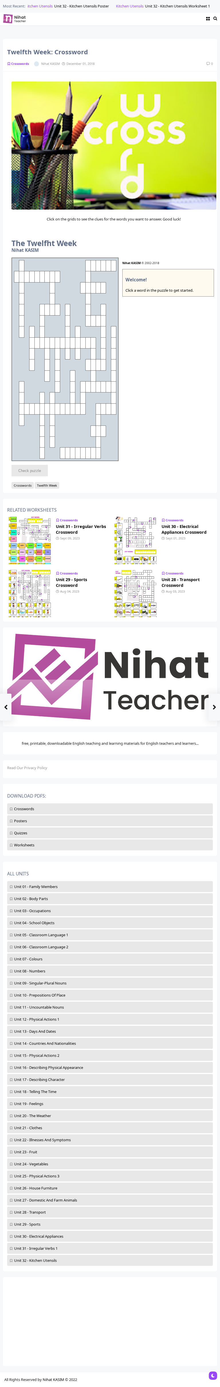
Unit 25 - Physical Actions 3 (36, 1176)
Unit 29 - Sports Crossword (71, 582)
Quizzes (20, 832)
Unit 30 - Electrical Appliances (38, 1236)
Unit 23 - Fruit (25, 1151)
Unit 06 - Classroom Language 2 (41, 946)
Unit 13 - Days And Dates (35, 1031)
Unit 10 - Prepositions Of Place (39, 995)
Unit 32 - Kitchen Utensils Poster (73, 6)
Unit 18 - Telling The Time (35, 1091)
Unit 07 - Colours (28, 959)
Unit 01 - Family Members (36, 886)
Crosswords (24, 808)
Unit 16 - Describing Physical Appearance (48, 1067)
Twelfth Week (47, 485)
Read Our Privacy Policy (27, 767)
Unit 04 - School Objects (34, 922)
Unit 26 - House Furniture (35, 1188)
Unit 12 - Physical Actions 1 (36, 1019)
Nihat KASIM (131, 263)
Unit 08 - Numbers (29, 971)
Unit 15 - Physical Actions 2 (36, 1055)
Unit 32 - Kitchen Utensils (35, 1260)
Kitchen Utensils (30, 6)
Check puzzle (29, 471)
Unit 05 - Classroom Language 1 (41, 934)
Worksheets (24, 845)
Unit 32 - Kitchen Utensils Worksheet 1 (169, 6)
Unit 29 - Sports (27, 1224)
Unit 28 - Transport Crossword (181, 582)
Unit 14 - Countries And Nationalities (45, 1043)
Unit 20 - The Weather (32, 1115)
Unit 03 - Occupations (32, 910)
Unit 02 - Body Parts (31, 898)
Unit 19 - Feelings (28, 1103)
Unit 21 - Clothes (28, 1127)
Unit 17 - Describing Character (39, 1079)
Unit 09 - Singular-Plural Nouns (40, 983)
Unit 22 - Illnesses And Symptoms (42, 1139)
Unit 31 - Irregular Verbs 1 (36, 1248)
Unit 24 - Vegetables (31, 1164)
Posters (20, 820)
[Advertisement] (110, 1321)
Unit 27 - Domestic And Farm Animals (45, 1200)
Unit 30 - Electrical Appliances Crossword (184, 529)
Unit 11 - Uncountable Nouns (39, 1007)
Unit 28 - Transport (30, 1212)
